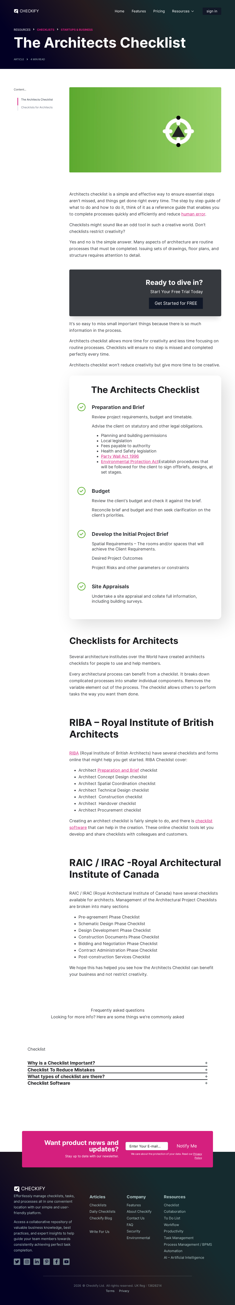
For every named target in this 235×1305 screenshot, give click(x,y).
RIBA (74, 753)
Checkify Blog (101, 1218)
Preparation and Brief (118, 770)
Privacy (124, 1291)
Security (133, 1231)
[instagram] (27, 1262)
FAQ (130, 1225)
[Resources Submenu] (193, 11)
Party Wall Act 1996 (120, 456)
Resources (181, 11)
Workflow (171, 1225)
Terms (110, 1291)
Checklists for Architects (37, 107)
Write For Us (99, 1232)
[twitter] (17, 1262)
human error (193, 214)
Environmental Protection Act (130, 461)
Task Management (178, 1238)
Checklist (171, 1205)
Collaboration (175, 1212)
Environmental (138, 1238)
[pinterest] (46, 1262)
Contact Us (136, 1218)
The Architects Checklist (37, 99)
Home (119, 11)
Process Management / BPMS (188, 1244)
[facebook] (56, 1262)
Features (139, 11)
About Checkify (139, 1212)
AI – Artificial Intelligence (184, 1258)
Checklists (45, 29)
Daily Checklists (102, 1212)
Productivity (173, 1231)
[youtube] (66, 1262)
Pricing (159, 11)
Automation (173, 1251)
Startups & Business (77, 29)
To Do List (172, 1218)
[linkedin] (37, 1262)
